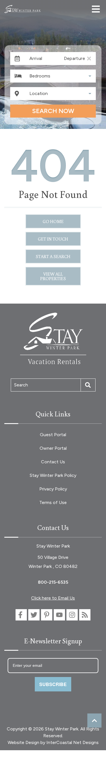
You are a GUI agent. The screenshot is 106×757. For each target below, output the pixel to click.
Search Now (53, 111)
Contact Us (53, 461)
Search (21, 385)
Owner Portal (53, 448)
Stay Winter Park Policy (53, 475)
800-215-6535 (53, 582)
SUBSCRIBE (53, 684)
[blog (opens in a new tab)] (84, 614)
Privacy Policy (53, 489)
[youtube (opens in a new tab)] (59, 614)
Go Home (53, 221)
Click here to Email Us (53, 598)
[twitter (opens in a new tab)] (34, 614)
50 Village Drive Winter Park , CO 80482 (53, 562)
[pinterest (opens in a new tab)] (46, 614)
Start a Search (53, 256)
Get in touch (53, 239)
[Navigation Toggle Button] (95, 9)
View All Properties (53, 276)
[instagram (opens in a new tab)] (72, 614)
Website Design (23, 742)
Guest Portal (53, 434)
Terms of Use (53, 502)
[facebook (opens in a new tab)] (21, 614)
